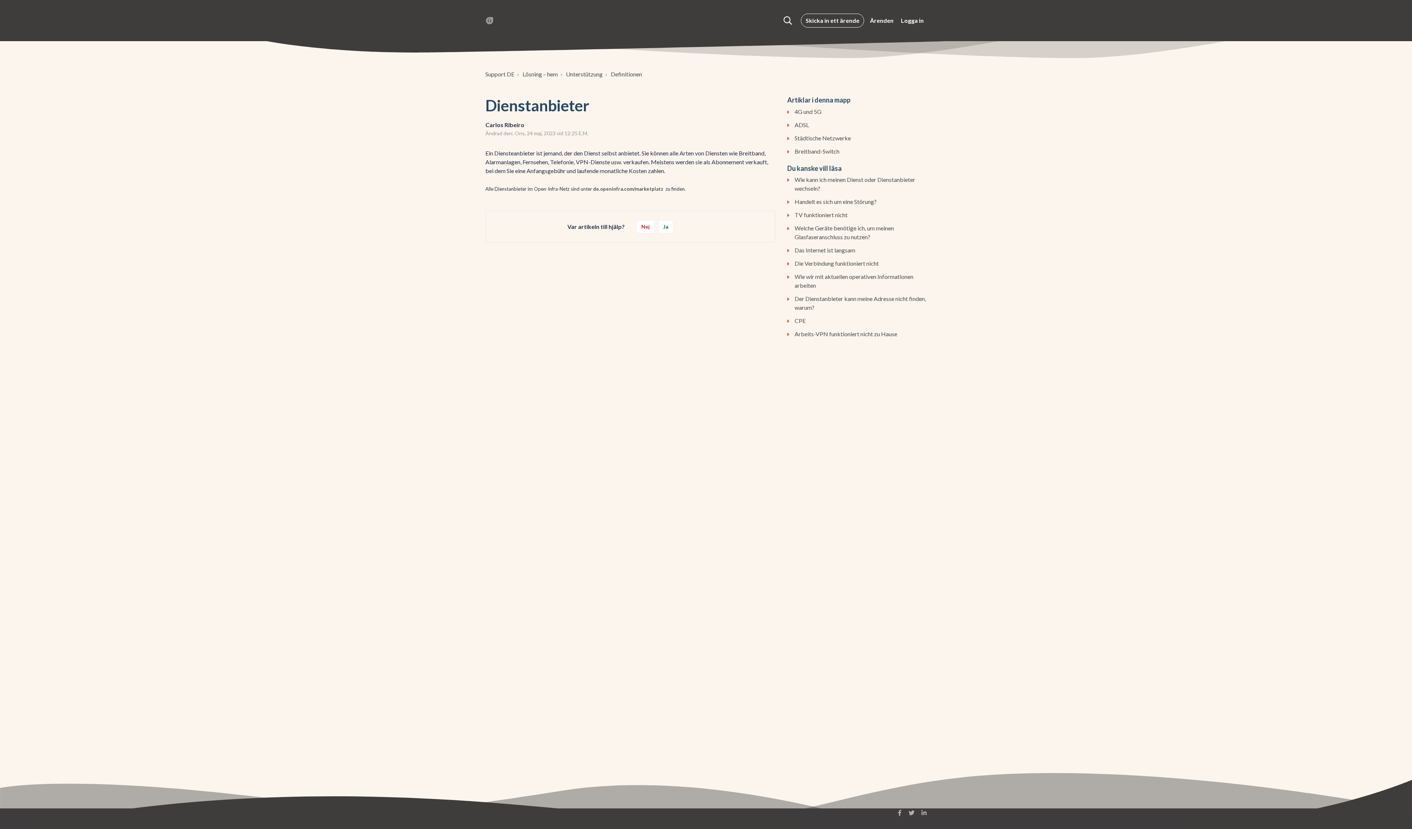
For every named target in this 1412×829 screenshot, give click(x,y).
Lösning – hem (540, 74)
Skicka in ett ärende (832, 20)
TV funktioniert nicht (821, 214)
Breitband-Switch (817, 151)
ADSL (802, 124)
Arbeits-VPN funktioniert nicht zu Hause (846, 333)
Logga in (912, 20)
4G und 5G (808, 111)
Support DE (499, 74)
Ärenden (882, 20)
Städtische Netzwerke (823, 137)
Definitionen (626, 74)
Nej (645, 226)
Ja (665, 226)
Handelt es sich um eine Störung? (836, 201)
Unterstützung (584, 74)
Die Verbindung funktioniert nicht (837, 263)
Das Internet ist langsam (825, 250)
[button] (788, 20)
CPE (800, 320)
